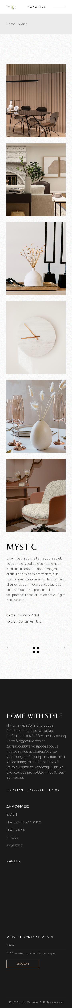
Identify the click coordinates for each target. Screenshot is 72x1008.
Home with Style (34, 716)
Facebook (36, 790)
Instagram (14, 790)
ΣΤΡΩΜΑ (12, 838)
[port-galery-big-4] (35, 337)
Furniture (35, 621)
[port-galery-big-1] (35, 100)
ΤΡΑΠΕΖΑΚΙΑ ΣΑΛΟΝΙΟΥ (23, 822)
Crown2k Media (28, 1002)
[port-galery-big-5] (35, 416)
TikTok (54, 790)
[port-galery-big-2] (35, 179)
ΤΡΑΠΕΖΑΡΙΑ (15, 830)
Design (23, 621)
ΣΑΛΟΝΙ (12, 814)
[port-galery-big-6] (35, 495)
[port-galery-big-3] (35, 258)
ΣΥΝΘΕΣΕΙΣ (14, 846)
